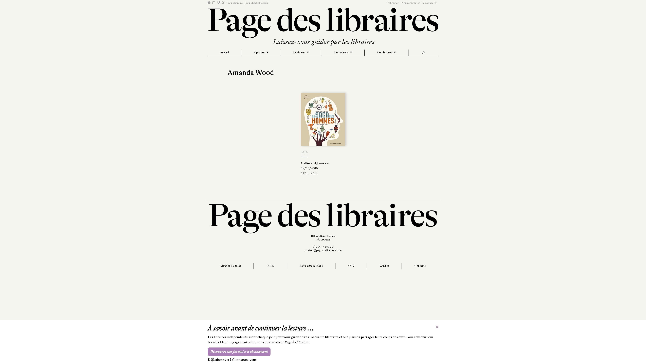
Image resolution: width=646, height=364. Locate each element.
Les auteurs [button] (341, 52)
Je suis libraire (234, 3)
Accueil (224, 52)
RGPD (270, 265)
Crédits (384, 265)
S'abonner (393, 3)
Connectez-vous (244, 360)
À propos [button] (259, 52)
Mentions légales (230, 265)
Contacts (419, 265)
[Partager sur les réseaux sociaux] (305, 155)
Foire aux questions (311, 265)
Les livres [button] (299, 52)
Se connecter (429, 3)
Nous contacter (411, 3)
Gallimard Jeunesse (315, 163)
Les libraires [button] (385, 52)
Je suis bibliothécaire (256, 3)
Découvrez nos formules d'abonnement (239, 351)
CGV (351, 265)
